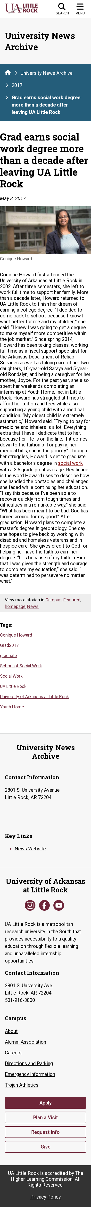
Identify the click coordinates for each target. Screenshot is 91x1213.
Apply (45, 1103)
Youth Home (12, 706)
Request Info (45, 1132)
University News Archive (47, 73)
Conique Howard (16, 635)
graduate (8, 655)
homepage (15, 606)
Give (45, 1147)
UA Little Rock (13, 686)
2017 (17, 85)
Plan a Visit (45, 1117)
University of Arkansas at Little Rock (34, 696)
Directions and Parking (29, 1063)
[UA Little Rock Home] (8, 72)
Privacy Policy (45, 1197)
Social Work (11, 676)
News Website (30, 849)
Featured (71, 599)
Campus (53, 599)
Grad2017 (9, 645)
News (33, 606)
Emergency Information (30, 1074)
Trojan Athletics (21, 1085)
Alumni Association (25, 1042)
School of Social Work (21, 665)
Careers (13, 1053)
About (11, 1031)
